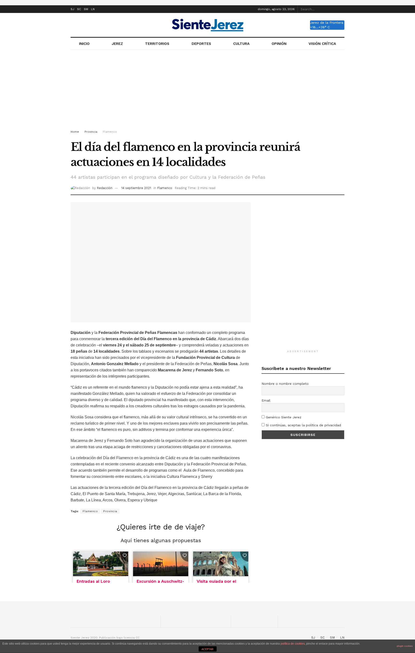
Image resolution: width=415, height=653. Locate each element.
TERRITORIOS (157, 44)
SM (86, 9)
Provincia (91, 131)
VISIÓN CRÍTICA (322, 44)
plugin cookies (405, 646)
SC (79, 9)
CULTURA (241, 44)
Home (75, 131)
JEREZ (117, 44)
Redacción (104, 188)
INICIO (84, 44)
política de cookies (293, 643)
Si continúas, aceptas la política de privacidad (303, 425)
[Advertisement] (207, 90)
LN (93, 9)
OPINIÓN (279, 44)
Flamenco (110, 131)
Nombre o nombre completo (285, 384)
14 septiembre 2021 (136, 188)
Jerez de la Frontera (326, 22)
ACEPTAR (207, 649)
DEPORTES (201, 44)
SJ (72, 9)
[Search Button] (342, 9)
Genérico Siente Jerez (283, 417)
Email (266, 400)
